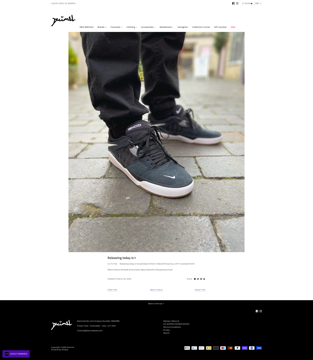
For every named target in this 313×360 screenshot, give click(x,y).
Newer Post (200, 290)
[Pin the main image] (201, 278)
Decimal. (70, 347)
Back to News (156, 290)
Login (54, 3)
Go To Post (112, 264)
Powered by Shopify (59, 350)
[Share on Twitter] (198, 278)
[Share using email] (204, 278)
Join (61, 3)
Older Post (112, 290)
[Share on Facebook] (195, 278)
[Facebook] (233, 3)
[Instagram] (237, 3)
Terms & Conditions (172, 327)
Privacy (166, 330)
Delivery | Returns (171, 321)
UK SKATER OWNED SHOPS (176, 324)
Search (166, 333)
